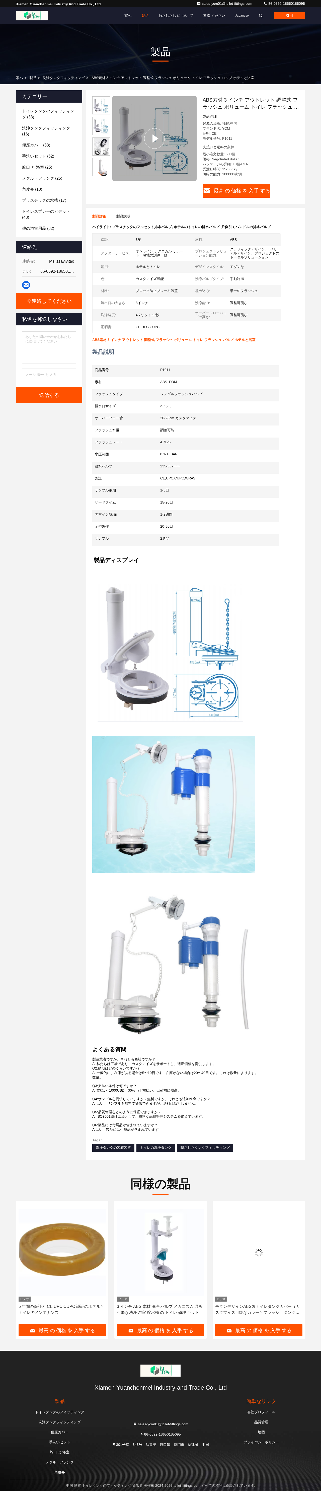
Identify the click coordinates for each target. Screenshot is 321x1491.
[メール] (26, 285)
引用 (289, 16)
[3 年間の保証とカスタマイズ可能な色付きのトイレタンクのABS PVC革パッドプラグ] (258, 1252)
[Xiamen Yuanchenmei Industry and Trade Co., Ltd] (32, 16)
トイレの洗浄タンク (156, 1148)
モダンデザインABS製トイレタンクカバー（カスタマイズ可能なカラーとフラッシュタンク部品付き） (159, 1310)
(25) (37, 167)
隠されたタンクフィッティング (205, 1148)
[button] (101, 174)
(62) (38, 156)
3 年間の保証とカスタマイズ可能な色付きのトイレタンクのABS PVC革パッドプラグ (257, 1309)
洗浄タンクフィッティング (64, 78)
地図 (261, 1432)
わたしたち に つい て (175, 16)
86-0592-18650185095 (286, 4)
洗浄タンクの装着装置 (113, 1148)
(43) (46, 214)
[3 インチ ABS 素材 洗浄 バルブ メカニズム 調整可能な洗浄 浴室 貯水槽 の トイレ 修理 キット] (62, 1252)
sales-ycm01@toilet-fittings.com (227, 4)
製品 (144, 16)
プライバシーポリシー (261, 1442)
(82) (38, 228)
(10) (32, 189)
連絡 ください (214, 16)
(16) (46, 131)
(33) (48, 114)
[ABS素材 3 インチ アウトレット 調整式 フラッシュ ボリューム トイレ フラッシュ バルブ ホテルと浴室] (154, 138)
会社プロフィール (261, 1412)
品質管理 (261, 1422)
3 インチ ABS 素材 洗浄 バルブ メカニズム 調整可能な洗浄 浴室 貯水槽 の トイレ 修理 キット (61, 1309)
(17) (44, 200)
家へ (127, 16)
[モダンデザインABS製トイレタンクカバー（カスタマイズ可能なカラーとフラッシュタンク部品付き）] (160, 1252)
